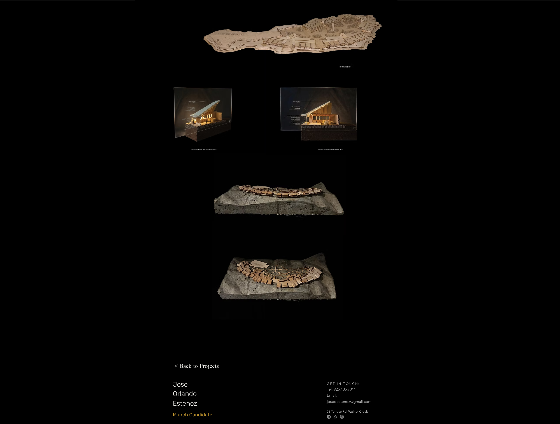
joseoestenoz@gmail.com (349, 401)
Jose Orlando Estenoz (186, 393)
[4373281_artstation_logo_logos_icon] (335, 417)
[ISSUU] (342, 417)
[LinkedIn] (329, 417)
